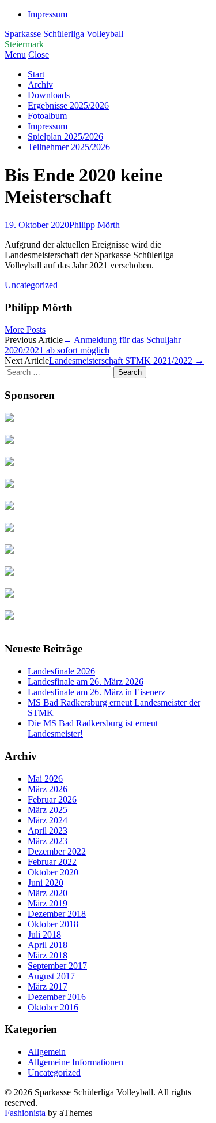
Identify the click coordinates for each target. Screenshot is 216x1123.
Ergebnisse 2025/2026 (68, 105)
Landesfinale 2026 (61, 671)
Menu (15, 54)
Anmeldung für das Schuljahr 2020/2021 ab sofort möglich (93, 345)
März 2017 (47, 986)
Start (36, 74)
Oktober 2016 (53, 1007)
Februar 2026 (52, 799)
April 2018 (47, 945)
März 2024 (47, 820)
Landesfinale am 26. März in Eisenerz (96, 692)
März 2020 (47, 893)
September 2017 (57, 966)
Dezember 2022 (57, 851)
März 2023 (47, 841)
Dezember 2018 (57, 914)
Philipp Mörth (94, 225)
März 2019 (47, 903)
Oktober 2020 (53, 872)
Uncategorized (31, 285)
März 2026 (47, 789)
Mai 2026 (45, 779)
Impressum (47, 14)
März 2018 (47, 955)
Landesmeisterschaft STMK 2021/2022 (126, 360)
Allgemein (47, 1052)
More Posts (25, 329)
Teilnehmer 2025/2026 (69, 147)
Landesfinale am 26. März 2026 (85, 682)
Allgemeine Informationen (75, 1062)
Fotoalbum (47, 116)
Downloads (49, 95)
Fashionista (25, 1113)
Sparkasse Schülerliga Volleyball (64, 34)
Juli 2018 (44, 934)
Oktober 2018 (53, 924)
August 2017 (51, 976)
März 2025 (47, 810)
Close (38, 54)
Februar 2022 (52, 862)
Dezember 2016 (57, 997)
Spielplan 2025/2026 (65, 136)
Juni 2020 (45, 882)
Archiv (40, 84)
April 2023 (47, 830)
